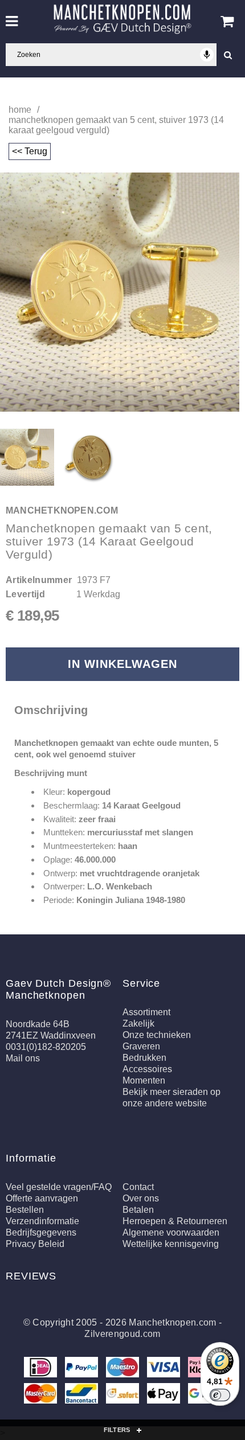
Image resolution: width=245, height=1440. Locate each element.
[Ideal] (41, 1369)
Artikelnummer (39, 580)
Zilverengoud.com (122, 1334)
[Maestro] (123, 1369)
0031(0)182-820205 (46, 1047)
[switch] (220, 1395)
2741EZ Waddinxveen (51, 1035)
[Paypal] (82, 1369)
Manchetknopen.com (172, 1322)
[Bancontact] (82, 1395)
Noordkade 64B (38, 1024)
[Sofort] (123, 1395)
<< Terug (29, 151)
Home (20, 109)
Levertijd (25, 594)
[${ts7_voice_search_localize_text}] (207, 54)
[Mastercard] (41, 1395)
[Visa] (164, 1369)
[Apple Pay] (164, 1395)
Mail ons (23, 1058)
